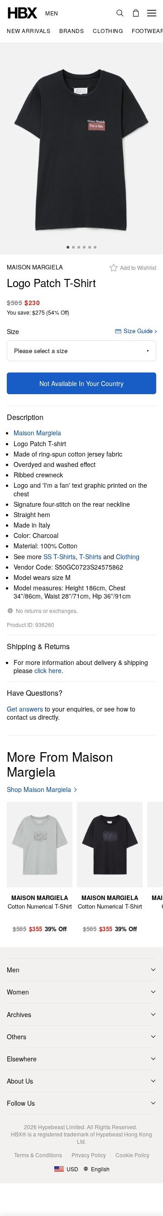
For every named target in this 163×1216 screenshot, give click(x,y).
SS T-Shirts (59, 556)
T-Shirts (90, 556)
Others (16, 1036)
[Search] (120, 13)
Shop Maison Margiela (39, 789)
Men (51, 13)
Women (18, 991)
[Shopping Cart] (135, 13)
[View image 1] (81, 149)
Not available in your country (81, 383)
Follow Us (21, 1103)
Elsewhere (22, 1058)
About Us (20, 1080)
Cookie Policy (132, 1155)
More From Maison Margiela (60, 764)
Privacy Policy (89, 1155)
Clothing (127, 556)
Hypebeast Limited (61, 1127)
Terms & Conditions (38, 1155)
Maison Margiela (35, 267)
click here (48, 670)
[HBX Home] (22, 12)
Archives (19, 1014)
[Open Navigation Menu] (151, 13)
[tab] (68, 247)
